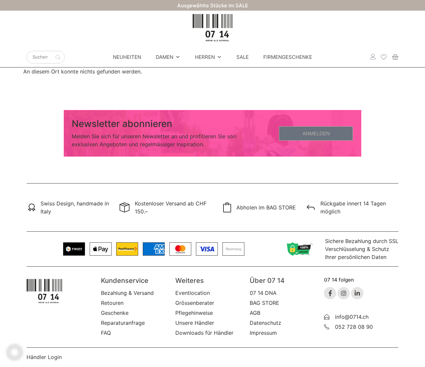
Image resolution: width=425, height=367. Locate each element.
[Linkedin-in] (357, 293)
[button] (14, 352)
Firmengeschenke (287, 57)
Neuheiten (127, 57)
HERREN (205, 57)
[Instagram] (344, 293)
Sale (242, 57)
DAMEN (164, 57)
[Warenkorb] (395, 57)
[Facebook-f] (330, 293)
